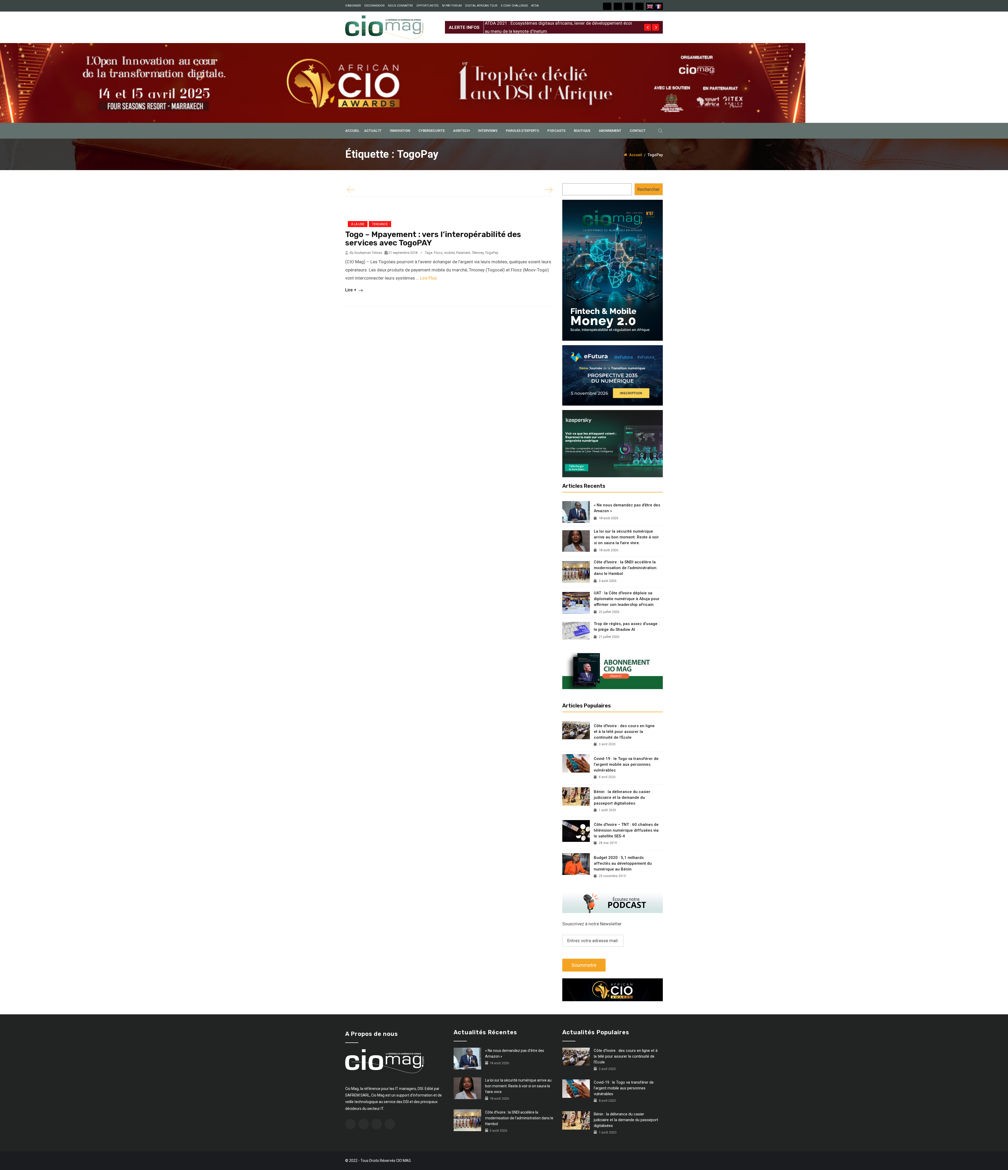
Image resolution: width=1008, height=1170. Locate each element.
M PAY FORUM (452, 5)
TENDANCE (380, 224)
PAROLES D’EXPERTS (522, 131)
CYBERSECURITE (431, 131)
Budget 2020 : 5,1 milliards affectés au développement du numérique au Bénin (623, 863)
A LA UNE (357, 224)
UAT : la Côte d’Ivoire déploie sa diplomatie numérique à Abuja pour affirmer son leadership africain (627, 599)
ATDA (535, 5)
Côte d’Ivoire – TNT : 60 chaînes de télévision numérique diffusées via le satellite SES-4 (626, 830)
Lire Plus (428, 278)
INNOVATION (400, 131)
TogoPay (491, 253)
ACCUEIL (352, 131)
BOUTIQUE (582, 131)
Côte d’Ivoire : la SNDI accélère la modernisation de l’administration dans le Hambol (625, 568)
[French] (658, 6)
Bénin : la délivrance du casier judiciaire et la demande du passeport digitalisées (622, 797)
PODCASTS (556, 131)
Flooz (438, 253)
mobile (449, 253)
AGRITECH (461, 131)
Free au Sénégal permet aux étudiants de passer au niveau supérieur (551, 23)
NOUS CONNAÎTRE (400, 5)
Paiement (463, 253)
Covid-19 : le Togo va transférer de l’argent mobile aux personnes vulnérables (626, 764)
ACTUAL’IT (372, 131)
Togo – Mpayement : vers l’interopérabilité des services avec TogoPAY (433, 239)
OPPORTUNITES (427, 5)
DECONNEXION (374, 5)
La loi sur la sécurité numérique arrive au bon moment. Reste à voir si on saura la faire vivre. (626, 537)
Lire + (351, 289)
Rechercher (648, 189)
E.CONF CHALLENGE (514, 5)
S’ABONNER (353, 5)
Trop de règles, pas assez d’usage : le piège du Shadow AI (627, 626)
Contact (637, 131)
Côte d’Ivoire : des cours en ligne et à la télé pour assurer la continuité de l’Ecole (624, 731)
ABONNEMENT (610, 131)
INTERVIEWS (487, 131)
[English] (650, 6)
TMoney (478, 253)
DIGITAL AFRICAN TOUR (481, 5)
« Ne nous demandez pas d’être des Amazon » (627, 508)
